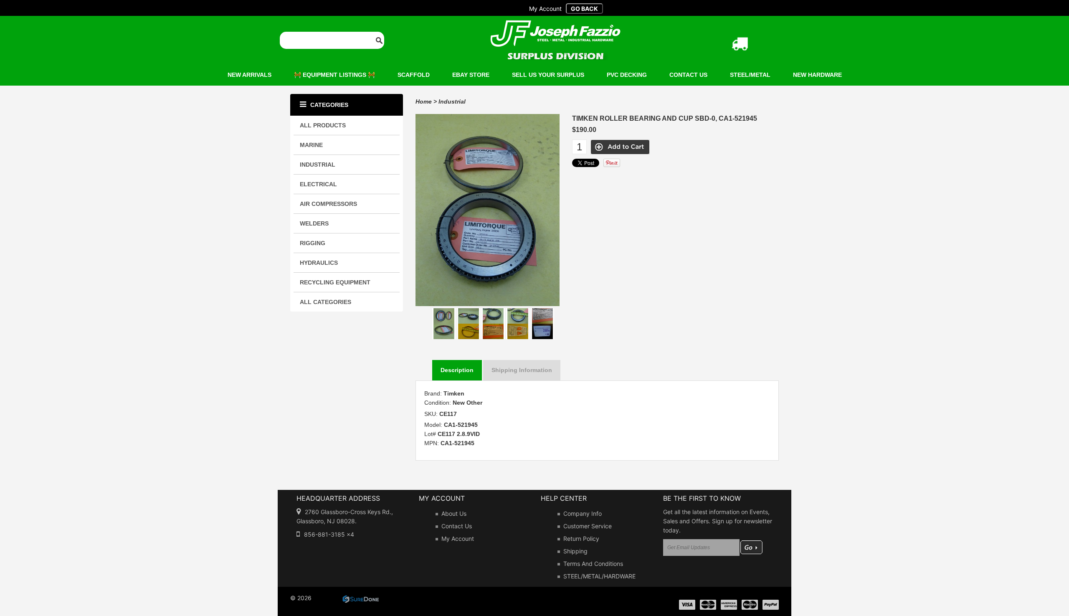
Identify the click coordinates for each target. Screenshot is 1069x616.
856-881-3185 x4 (329, 534)
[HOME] (555, 25)
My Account (457, 538)
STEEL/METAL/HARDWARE (599, 576)
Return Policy (581, 538)
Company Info (582, 513)
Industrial (452, 101)
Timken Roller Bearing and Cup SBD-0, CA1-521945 (664, 118)
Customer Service (587, 526)
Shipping (575, 551)
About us (453, 513)
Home (423, 101)
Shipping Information (521, 370)
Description (457, 370)
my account (545, 8)
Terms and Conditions (593, 563)
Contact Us (456, 526)
